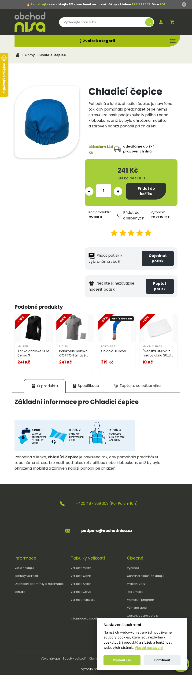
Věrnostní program (140, 600)
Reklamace (135, 592)
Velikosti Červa (81, 592)
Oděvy (30, 55)
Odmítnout (162, 660)
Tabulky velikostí (26, 576)
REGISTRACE (141, 4)
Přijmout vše (122, 660)
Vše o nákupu (24, 568)
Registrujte (39, 4)
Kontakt (20, 592)
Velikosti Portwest (83, 600)
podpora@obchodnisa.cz (106, 530)
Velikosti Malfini (81, 568)
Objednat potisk (158, 258)
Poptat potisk (159, 286)
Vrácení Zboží (136, 584)
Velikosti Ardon (81, 584)
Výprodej (133, 568)
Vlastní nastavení (149, 647)
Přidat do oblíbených (133, 215)
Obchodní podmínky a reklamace (39, 584)
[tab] (45, 386)
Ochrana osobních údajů (145, 576)
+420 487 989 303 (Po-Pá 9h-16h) (107, 503)
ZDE (162, 4)
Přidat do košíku (146, 191)
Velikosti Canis (81, 576)
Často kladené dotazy (143, 616)
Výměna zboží (137, 608)
